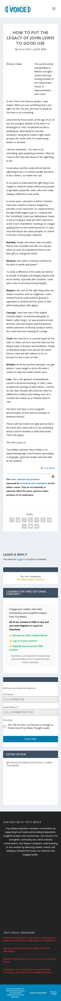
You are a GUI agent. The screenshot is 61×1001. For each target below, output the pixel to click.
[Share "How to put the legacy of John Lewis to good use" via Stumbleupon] (24, 526)
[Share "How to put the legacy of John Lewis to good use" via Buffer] (49, 520)
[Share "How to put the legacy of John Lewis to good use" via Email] (30, 526)
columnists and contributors (33, 483)
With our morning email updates (19, 688)
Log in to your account (25, 640)
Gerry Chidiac (25, 49)
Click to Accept (38, 992)
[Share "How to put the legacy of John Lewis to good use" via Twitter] (18, 520)
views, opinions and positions (25, 479)
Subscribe (30, 738)
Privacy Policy (53, 992)
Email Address (11, 707)
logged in (21, 559)
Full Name (9, 694)
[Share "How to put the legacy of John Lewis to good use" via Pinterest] (37, 520)
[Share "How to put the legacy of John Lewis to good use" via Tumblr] (30, 520)
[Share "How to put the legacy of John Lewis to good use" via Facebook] (12, 520)
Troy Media (49, 468)
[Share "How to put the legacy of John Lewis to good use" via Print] (37, 526)
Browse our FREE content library (30, 635)
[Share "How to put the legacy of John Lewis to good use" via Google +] (24, 520)
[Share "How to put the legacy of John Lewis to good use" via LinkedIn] (43, 520)
